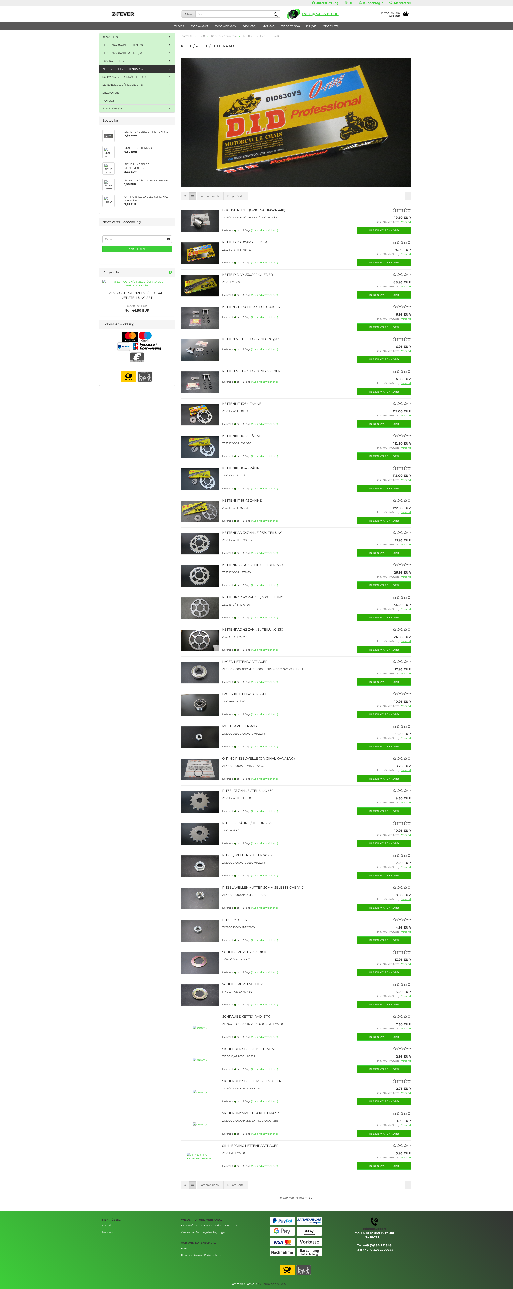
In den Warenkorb (384, 230)
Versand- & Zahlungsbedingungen (203, 1232)
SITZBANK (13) (111, 92)
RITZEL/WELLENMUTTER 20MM (247, 855)
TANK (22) (108, 100)
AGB (184, 1248)
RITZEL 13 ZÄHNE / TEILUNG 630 (248, 791)
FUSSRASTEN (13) (113, 61)
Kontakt (107, 1225)
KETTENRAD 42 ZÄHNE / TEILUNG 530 (252, 629)
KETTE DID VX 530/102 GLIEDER (247, 275)
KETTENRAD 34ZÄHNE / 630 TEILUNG (252, 533)
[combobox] (210, 196)
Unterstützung (327, 3)
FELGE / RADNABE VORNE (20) (122, 53)
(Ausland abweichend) (264, 230)
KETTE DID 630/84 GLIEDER (244, 242)
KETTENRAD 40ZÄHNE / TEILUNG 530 (252, 565)
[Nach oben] (502, 1283)
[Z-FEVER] (138, 14)
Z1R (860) (311, 26)
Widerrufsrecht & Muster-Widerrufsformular (209, 1225)
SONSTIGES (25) (112, 108)
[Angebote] (170, 272)
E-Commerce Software (242, 1283)
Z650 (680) (249, 26)
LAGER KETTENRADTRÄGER (245, 662)
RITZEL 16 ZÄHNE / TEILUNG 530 (248, 823)
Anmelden (137, 248)
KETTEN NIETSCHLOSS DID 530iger (250, 339)
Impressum (109, 1232)
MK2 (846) (268, 26)
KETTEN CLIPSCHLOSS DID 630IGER (251, 307)
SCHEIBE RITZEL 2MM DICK (244, 952)
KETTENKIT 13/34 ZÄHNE (241, 404)
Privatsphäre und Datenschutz (201, 1255)
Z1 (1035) (179, 26)
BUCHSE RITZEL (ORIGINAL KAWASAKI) (253, 210)
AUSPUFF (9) (110, 37)
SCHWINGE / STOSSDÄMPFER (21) (124, 76)
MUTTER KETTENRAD (239, 726)
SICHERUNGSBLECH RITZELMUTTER (251, 1081)
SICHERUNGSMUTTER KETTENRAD (250, 1113)
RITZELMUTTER (234, 920)
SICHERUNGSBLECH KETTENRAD (249, 1049)
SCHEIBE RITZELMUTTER (242, 984)
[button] (349, 3)
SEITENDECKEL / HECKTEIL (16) (122, 84)
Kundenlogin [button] (372, 3)
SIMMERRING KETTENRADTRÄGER (250, 1146)
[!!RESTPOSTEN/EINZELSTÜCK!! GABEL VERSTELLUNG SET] (137, 283)
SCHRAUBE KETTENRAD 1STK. (246, 1016)
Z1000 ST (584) (290, 26)
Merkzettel (401, 3)
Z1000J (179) (331, 26)
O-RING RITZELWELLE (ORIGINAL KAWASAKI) (258, 758)
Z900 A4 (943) (200, 26)
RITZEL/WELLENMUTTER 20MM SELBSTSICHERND (263, 887)
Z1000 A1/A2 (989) (226, 26)
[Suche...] (276, 14)
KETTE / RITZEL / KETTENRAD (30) (123, 68)
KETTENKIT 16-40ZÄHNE (241, 436)
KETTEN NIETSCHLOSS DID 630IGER (251, 371)
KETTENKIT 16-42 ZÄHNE (242, 468)
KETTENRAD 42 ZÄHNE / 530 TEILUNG (252, 597)
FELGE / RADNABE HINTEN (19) (122, 45)
